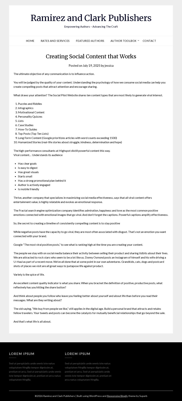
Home (30, 40)
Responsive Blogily (117, 395)
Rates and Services (55, 40)
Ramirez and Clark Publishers (91, 18)
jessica (109, 65)
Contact (149, 40)
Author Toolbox (123, 40)
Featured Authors (90, 40)
